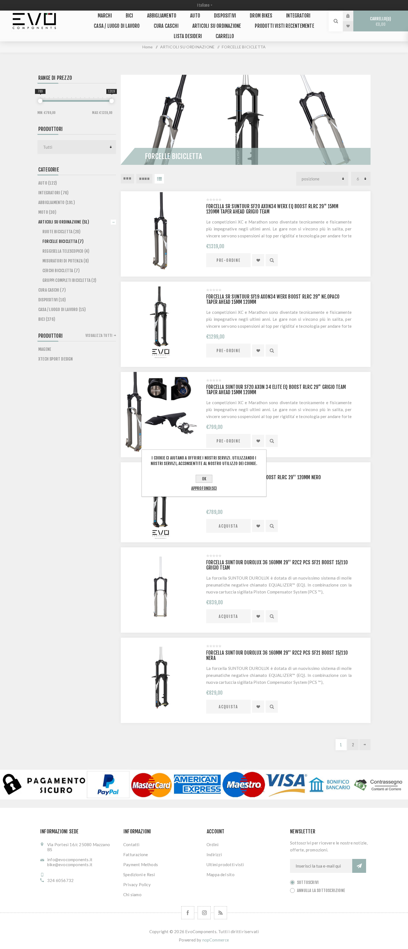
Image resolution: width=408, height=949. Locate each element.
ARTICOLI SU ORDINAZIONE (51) (63, 222)
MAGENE (44, 349)
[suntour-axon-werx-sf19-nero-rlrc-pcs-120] (161, 322)
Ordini (212, 844)
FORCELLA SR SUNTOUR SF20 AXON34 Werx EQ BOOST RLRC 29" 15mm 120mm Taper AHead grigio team (272, 209)
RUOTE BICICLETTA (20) (61, 231)
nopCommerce (215, 939)
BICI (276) (46, 319)
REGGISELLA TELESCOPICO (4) (65, 251)
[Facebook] (187, 912)
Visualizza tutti (98, 335)
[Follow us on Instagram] (204, 912)
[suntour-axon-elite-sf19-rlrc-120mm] (161, 502)
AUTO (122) (47, 183)
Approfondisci (204, 488)
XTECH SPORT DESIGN (55, 359)
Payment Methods (140, 864)
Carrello (379, 21)
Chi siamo (132, 894)
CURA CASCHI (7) (52, 290)
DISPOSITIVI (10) (52, 299)
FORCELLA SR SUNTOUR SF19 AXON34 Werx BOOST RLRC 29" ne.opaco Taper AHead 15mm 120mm (272, 299)
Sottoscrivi (308, 882)
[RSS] (220, 912)
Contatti (131, 844)
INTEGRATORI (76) (53, 192)
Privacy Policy (137, 884)
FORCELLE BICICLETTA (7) (63, 241)
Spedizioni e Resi (139, 874)
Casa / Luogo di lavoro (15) (62, 309)
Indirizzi (214, 854)
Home (147, 46)
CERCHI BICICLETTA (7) (61, 270)
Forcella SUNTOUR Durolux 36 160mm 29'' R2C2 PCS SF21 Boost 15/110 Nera (277, 655)
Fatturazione (135, 854)
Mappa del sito (220, 874)
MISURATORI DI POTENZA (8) (65, 261)
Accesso (352, 16)
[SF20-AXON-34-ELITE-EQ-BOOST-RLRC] (161, 412)
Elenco (159, 178)
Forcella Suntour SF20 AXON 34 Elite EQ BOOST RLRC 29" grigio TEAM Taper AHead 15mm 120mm (276, 389)
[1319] (111, 101)
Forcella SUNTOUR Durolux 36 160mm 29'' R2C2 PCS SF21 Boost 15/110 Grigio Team (277, 565)
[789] (40, 101)
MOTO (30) (47, 212)
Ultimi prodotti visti (225, 864)
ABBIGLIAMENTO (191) (56, 202)
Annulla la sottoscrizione (321, 890)
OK (204, 478)
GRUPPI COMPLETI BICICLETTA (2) (69, 280)
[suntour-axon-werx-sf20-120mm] (161, 231)
